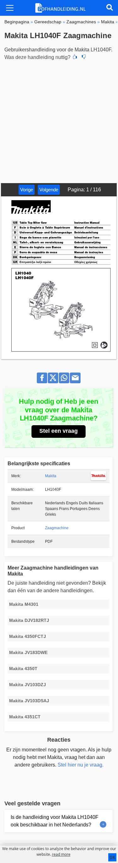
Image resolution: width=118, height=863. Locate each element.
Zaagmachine (57, 528)
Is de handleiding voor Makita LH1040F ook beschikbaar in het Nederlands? (54, 820)
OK (112, 857)
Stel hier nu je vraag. (81, 764)
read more (61, 854)
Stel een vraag (58, 431)
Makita (50, 476)
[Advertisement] (59, 121)
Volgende (48, 189)
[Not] (83, 57)
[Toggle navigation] (9, 8)
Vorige (26, 189)
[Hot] (74, 57)
